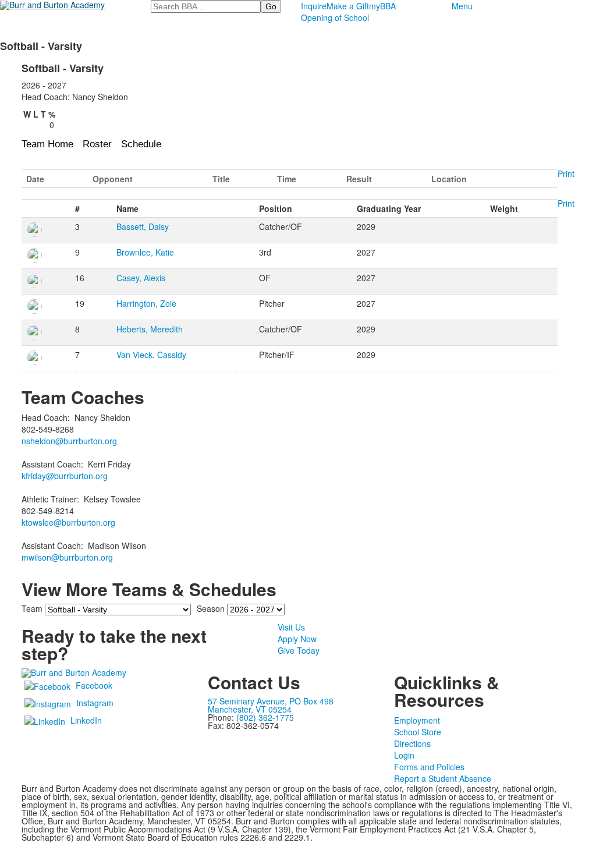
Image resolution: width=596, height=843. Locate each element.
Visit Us (291, 627)
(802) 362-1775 (265, 717)
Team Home (47, 144)
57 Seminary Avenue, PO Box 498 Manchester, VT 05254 (271, 705)
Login (404, 755)
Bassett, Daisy (142, 226)
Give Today (299, 650)
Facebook (94, 685)
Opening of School (335, 17)
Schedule (141, 144)
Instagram (94, 703)
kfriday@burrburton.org (65, 475)
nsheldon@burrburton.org (69, 441)
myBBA (382, 6)
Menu (462, 6)
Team (32, 608)
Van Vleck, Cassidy (151, 354)
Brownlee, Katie (145, 252)
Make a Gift (348, 6)
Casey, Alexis (140, 278)
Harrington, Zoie (146, 303)
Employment (417, 720)
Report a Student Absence (442, 778)
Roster (97, 144)
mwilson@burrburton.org (67, 557)
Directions (412, 743)
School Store (417, 732)
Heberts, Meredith (149, 329)
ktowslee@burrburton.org (68, 522)
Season (211, 608)
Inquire (314, 6)
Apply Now (297, 638)
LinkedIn (86, 720)
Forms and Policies (429, 767)
